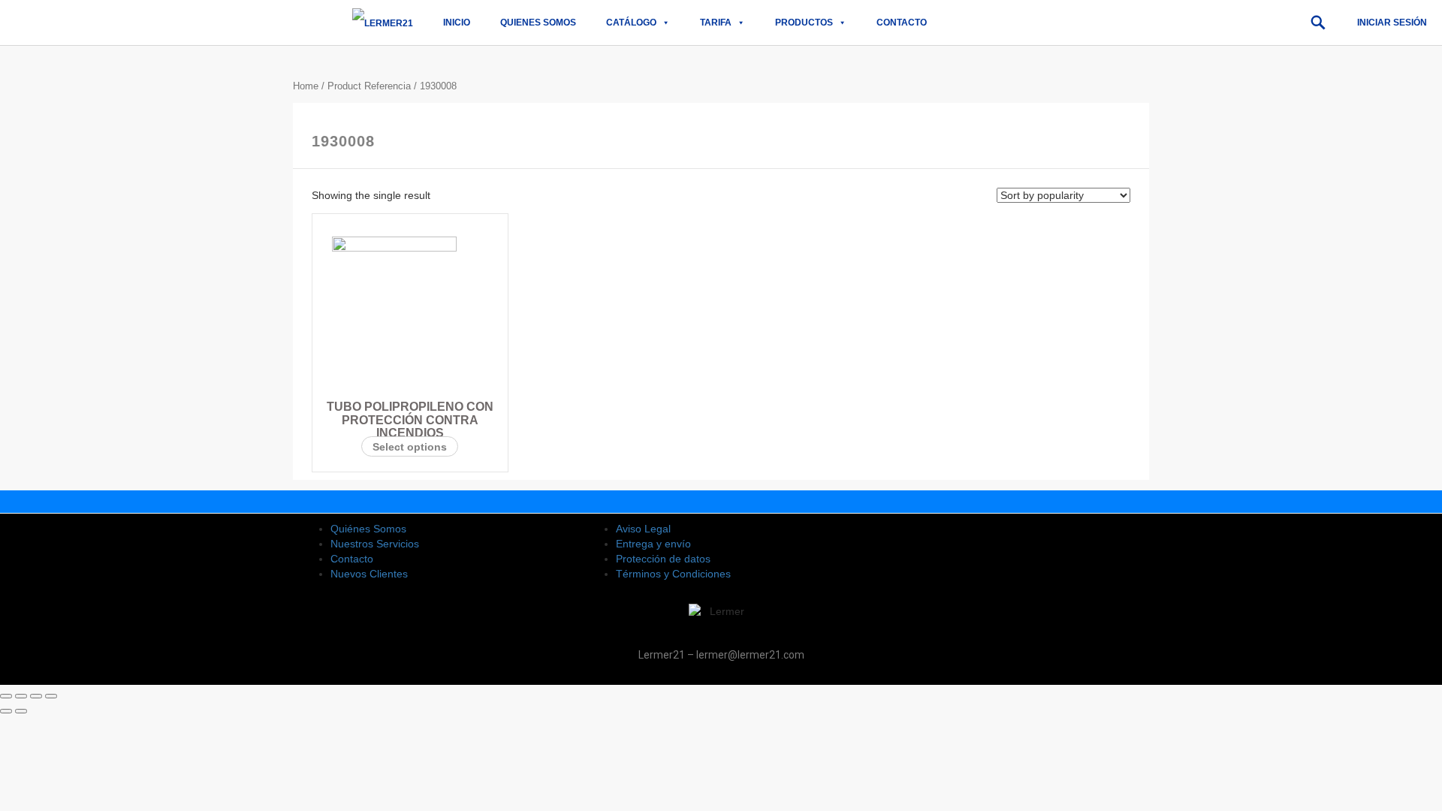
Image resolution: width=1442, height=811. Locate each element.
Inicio (456, 22)
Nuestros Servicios (374, 544)
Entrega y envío (653, 544)
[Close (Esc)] (6, 696)
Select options (410, 447)
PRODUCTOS (804, 22)
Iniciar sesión (1392, 22)
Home (305, 86)
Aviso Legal (643, 529)
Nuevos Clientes (369, 574)
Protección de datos (663, 559)
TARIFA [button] (716, 22)
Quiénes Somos (368, 529)
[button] (1318, 23)
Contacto (901, 22)
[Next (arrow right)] (21, 711)
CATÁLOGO (631, 22)
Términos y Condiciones (673, 574)
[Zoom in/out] (51, 696)
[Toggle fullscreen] (36, 696)
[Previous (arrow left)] (6, 711)
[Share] (21, 696)
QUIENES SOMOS (538, 22)
